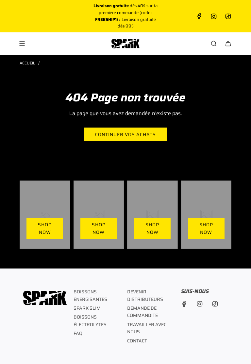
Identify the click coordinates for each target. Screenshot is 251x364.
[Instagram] (214, 16)
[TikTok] (228, 16)
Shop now (45, 228)
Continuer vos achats (125, 134)
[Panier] (228, 43)
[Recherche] (214, 43)
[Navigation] (22, 43)
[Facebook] (199, 16)
